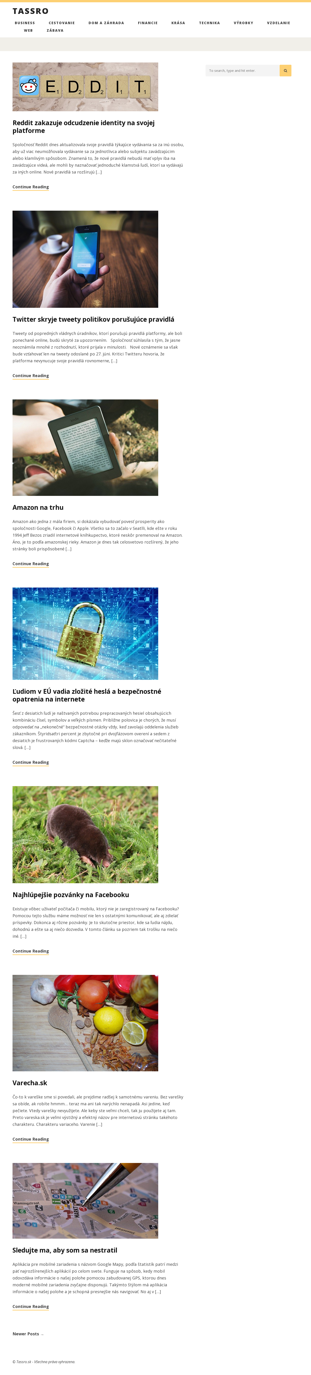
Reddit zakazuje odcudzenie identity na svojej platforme (84, 126)
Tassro (31, 11)
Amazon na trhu (38, 507)
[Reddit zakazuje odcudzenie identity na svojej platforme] (98, 87)
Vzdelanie (278, 23)
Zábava (55, 30)
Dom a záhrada (106, 23)
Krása (178, 23)
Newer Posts (28, 1333)
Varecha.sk (30, 1082)
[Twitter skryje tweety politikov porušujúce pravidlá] (98, 259)
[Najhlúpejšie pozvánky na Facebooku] (98, 835)
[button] (285, 70)
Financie (148, 23)
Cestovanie (62, 23)
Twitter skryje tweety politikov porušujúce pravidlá (93, 319)
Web (28, 30)
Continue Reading (31, 186)
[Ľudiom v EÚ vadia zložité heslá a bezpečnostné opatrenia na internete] (98, 634)
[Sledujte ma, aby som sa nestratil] (98, 1201)
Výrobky (243, 23)
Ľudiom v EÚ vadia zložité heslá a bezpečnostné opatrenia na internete (87, 695)
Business (25, 23)
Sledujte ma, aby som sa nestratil (65, 1250)
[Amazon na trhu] (98, 448)
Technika (209, 23)
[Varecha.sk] (98, 1023)
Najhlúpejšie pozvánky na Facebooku (71, 894)
